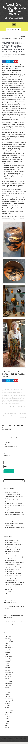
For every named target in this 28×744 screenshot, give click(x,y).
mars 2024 (7, 654)
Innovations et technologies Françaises (13, 562)
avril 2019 (7, 707)
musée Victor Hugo (10, 395)
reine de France (5, 400)
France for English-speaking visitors (13, 557)
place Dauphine (21, 395)
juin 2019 (7, 703)
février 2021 (7, 678)
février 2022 (7, 670)
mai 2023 (7, 663)
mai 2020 (7, 690)
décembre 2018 (8, 710)
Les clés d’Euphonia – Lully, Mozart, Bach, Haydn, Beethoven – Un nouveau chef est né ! (14, 514)
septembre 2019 (8, 700)
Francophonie (8, 558)
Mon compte (7, 442)
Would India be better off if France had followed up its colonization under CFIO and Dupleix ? (14, 505)
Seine (19, 400)
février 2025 (7, 645)
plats (23, 398)
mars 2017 (7, 723)
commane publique (10, 392)
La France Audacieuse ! (10, 566)
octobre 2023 (8, 656)
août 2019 (7, 701)
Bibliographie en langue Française (12, 546)
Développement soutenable (11, 551)
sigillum (23, 400)
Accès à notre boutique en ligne (12, 440)
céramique (14, 390)
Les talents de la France (13, 35)
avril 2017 (7, 721)
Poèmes (6, 593)
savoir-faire (12, 400)
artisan (14, 389)
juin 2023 (7, 661)
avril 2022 (7, 669)
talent (13, 401)
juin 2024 (7, 652)
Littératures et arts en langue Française (13, 582)
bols (22, 389)
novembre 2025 (8, 641)
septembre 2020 (8, 683)
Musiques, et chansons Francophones (13, 584)
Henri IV (4, 394)
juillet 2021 (7, 676)
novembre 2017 (8, 720)
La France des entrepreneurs (11, 569)
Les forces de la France (10, 577)
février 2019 (7, 709)
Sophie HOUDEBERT (6, 401)
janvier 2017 (7, 727)
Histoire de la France (9, 560)
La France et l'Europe (9, 571)
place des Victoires (16, 397)
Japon (11, 394)
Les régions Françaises (10, 578)
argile (11, 389)
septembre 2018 (8, 712)
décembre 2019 (8, 698)
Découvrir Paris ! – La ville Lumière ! (12, 549)
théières (16, 401)
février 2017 (7, 725)
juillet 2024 (7, 650)
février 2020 (7, 696)
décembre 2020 (8, 680)
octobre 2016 (8, 730)
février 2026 (7, 638)
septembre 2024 (8, 647)
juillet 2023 (7, 660)
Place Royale (11, 398)
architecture (6, 389)
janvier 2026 (7, 640)
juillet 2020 (7, 687)
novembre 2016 (8, 729)
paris (16, 395)
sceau (16, 400)
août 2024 (7, 649)
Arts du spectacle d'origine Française (13, 544)
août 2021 (7, 674)
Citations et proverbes (10, 547)
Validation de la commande (11, 446)
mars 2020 (7, 694)
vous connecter (13, 428)
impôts (7, 394)
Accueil (4, 35)
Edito (6, 553)
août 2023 (7, 658)
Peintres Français (8, 591)
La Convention (16, 394)
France (21, 392)
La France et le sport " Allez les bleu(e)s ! (14, 575)
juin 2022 (7, 667)
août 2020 (7, 685)
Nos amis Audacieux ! (9, 586)
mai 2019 (7, 705)
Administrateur (9, 56)
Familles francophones (10, 555)
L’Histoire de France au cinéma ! (12, 492)
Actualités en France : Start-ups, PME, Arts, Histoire (14, 9)
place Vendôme (17, 398)
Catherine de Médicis (7, 390)
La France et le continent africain (12, 573)
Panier (6, 444)
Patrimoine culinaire (9, 589)
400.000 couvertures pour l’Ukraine (12, 494)
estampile (17, 392)
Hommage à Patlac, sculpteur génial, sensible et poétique (15, 416)
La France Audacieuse (6, 738)
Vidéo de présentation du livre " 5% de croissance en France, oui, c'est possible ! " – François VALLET (14, 623)
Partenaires (7, 587)
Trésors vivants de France (13, 403)
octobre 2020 (8, 681)
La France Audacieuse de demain (12, 567)
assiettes (18, 389)
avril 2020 (7, 692)
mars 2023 (7, 665)
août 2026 (7, 636)
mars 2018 (7, 718)
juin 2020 (7, 689)
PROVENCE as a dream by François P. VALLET (15, 413)
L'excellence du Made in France (12, 564)
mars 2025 (7, 643)
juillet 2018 (7, 714)
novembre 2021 (8, 672)
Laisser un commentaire (20, 54)
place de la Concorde (7, 397)
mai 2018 (7, 716)
